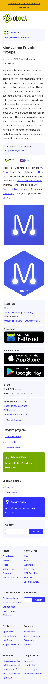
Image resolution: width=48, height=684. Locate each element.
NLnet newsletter (11, 661)
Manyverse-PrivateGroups (17, 37)
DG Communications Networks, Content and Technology (23, 189)
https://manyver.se (14, 150)
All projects (10, 442)
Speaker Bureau (31, 581)
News (27, 556)
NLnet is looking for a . (18, 462)
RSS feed (7, 615)
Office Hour (30, 569)
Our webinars (9, 611)
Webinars (28, 564)
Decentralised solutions (15, 406)
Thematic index (12, 447)
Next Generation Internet (29, 180)
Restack (9, 487)
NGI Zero (7, 640)
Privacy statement (12, 577)
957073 (6, 197)
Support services (11, 644)
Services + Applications (15, 414)
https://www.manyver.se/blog (18, 312)
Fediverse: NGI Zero (12, 602)
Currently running (13, 436)
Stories (27, 644)
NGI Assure (9, 410)
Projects (14, 32)
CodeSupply (11, 492)
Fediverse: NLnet (11, 598)
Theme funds (9, 636)
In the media (9, 569)
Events (27, 560)
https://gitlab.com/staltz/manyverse (22, 321)
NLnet (41, 172)
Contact (7, 573)
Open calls (8, 631)
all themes (16, 420)
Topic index (29, 640)
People (6, 560)
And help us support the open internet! (20, 507)
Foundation (8, 556)
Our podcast (9, 606)
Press (5, 564)
